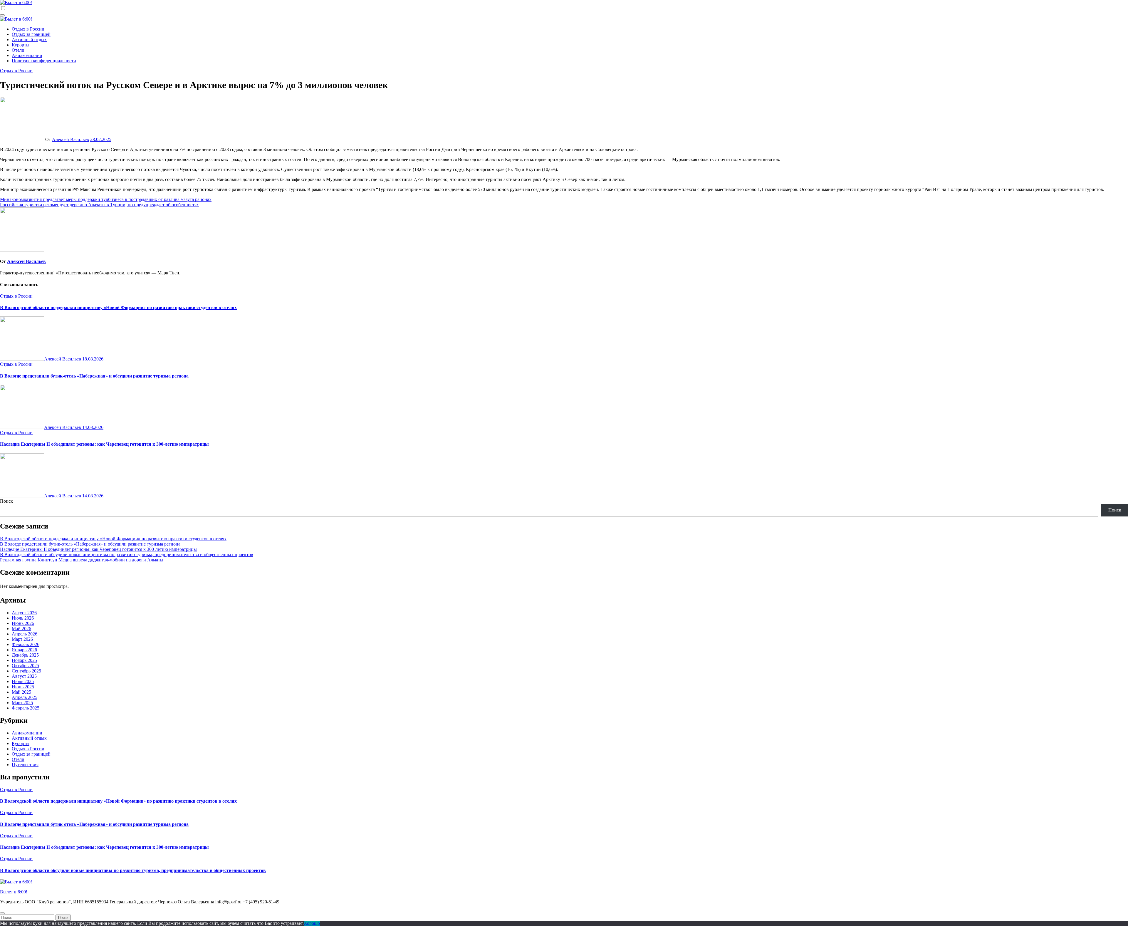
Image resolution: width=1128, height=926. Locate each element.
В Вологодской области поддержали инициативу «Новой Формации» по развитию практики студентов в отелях (118, 307)
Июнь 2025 (23, 686)
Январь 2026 (24, 649)
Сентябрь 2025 (26, 670)
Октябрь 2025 (25, 665)
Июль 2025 (23, 681)
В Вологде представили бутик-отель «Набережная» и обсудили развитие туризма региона (94, 375)
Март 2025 (22, 702)
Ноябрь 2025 (24, 660)
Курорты (20, 44)
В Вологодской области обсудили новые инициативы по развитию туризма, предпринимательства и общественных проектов (126, 554)
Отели (18, 50)
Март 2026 (22, 639)
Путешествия (25, 764)
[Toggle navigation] (2, 15)
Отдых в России (28, 28)
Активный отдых (29, 39)
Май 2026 (21, 628)
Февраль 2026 (25, 644)
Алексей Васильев (70, 139)
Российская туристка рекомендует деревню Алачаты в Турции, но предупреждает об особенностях (99, 204)
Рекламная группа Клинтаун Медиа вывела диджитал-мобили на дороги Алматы (81, 559)
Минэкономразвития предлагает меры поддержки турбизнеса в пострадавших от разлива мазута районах (106, 199)
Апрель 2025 (24, 697)
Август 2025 (24, 676)
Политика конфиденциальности (44, 60)
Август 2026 (24, 612)
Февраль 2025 (25, 707)
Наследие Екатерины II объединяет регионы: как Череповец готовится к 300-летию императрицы (104, 444)
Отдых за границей (31, 34)
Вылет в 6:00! (13, 891)
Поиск (6, 501)
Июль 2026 (23, 617)
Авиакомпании (27, 55)
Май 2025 (21, 692)
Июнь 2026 (23, 623)
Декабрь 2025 (25, 654)
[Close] (2, 913)
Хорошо (312, 923)
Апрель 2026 (24, 633)
